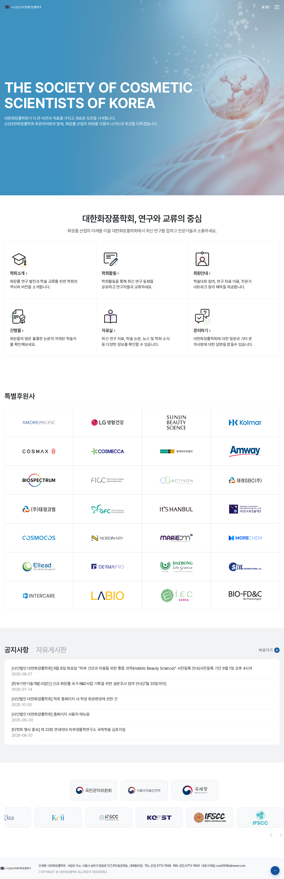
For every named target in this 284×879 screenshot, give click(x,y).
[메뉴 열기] (277, 7)
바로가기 (265, 650)
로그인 (265, 7)
